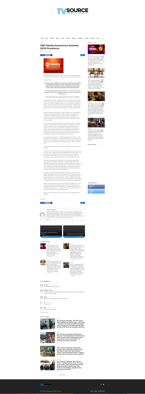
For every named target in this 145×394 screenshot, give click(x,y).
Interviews (80, 38)
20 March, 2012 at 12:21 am (51, 307)
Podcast (93, 38)
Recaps (57, 38)
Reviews (68, 38)
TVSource (46, 284)
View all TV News (62, 374)
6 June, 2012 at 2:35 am (57, 290)
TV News (48, 243)
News (46, 38)
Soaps (62, 38)
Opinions (74, 38)
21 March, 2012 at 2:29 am (50, 302)
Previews (52, 38)
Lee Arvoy (50, 256)
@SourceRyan (79, 215)
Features (87, 38)
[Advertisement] (72, 28)
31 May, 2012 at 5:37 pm (52, 297)
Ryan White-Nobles (47, 51)
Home (42, 38)
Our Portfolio (101, 391)
